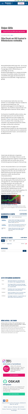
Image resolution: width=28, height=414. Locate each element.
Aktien (16, 206)
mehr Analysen (24, 237)
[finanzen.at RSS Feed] (7, 401)
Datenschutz (9, 409)
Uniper (8, 119)
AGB (18, 409)
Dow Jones (17, 403)
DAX (21, 0)
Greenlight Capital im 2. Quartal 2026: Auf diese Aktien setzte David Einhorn (17, 296)
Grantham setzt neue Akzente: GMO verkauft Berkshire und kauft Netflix (17, 289)
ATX (13, 0)
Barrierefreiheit (21, 407)
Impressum (10, 407)
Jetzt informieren (14, 375)
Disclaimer (14, 409)
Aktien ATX (4, 403)
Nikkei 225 (12, 404)
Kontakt (5, 407)
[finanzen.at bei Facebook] (4, 401)
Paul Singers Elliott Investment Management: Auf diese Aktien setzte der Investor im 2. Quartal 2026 (17, 285)
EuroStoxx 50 (12, 403)
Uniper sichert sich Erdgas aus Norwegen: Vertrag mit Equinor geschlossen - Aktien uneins (16, 221)
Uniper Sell (9, 243)
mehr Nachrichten (23, 214)
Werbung (15, 407)
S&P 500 (16, 404)
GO (24, 251)
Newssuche (4, 248)
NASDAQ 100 (23, 403)
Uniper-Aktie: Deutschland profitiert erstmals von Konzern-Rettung (17, 225)
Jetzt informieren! (23, 210)
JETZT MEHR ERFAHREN (14, 394)
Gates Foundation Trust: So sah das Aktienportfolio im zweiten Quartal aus (17, 293)
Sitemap (4, 409)
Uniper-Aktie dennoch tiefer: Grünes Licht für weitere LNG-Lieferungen (16, 229)
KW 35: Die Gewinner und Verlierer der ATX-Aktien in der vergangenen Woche (16, 281)
